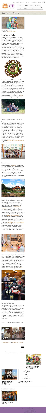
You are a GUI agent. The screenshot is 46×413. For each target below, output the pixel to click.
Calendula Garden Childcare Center (15, 222)
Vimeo (21, 342)
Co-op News (38, 2)
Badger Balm (15, 342)
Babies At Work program (13, 215)
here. (21, 267)
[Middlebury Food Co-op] (8, 6)
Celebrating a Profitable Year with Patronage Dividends (32, 367)
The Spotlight (10, 31)
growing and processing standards (15, 140)
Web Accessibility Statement (22, 408)
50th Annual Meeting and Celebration (7, 403)
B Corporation (13, 165)
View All (14, 31)
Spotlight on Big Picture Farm (25, 381)
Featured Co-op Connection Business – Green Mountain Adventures (8, 382)
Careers (27, 2)
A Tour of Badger (5, 342)
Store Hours (15, 2)
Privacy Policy (29, 408)
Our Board (33, 2)
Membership (22, 2)
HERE (21, 95)
